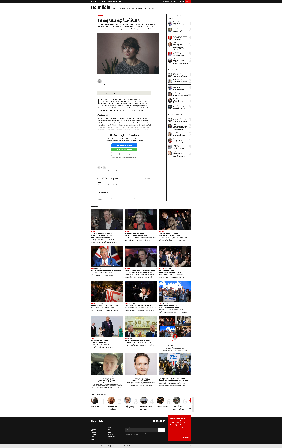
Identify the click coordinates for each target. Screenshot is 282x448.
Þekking (147, 8)
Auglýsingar (111, 438)
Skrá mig (162, 430)
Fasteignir (110, 427)
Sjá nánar (129, 446)
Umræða (141, 8)
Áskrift (109, 431)
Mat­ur (117, 184)
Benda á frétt (111, 436)
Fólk (128, 8)
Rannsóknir (122, 8)
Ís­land (105, 184)
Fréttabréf (110, 432)
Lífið (153, 8)
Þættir (92, 439)
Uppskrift (100, 15)
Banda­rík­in (100, 184)
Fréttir (115, 8)
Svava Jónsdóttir (102, 85)
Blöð (109, 429)
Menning (134, 8)
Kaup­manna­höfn (111, 184)
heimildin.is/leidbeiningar (130, 157)
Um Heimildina (111, 434)
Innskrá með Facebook (125, 145)
